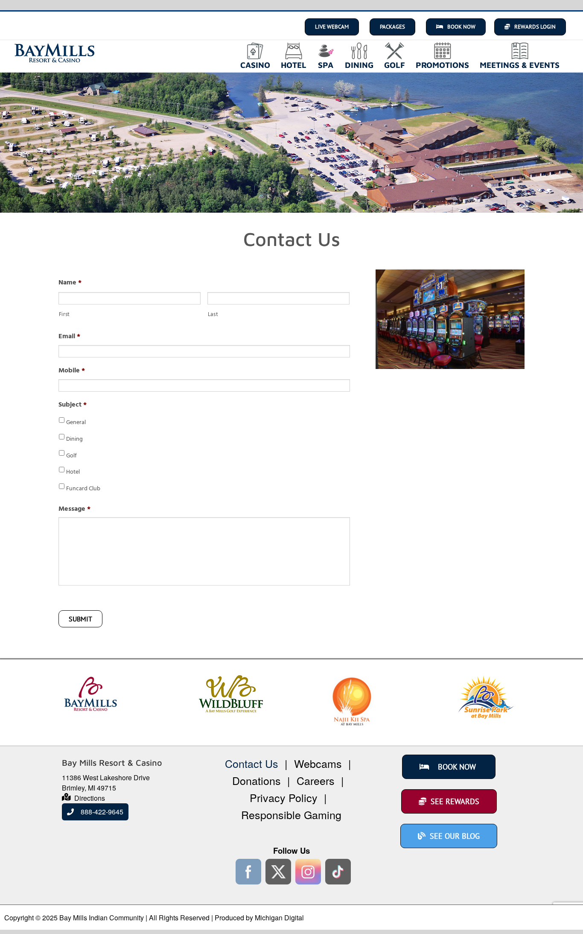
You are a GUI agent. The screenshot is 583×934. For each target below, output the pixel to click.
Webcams (318, 763)
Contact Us (251, 763)
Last (213, 315)
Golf (71, 456)
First (64, 315)
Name (70, 283)
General (76, 423)
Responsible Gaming (291, 814)
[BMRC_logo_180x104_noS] (90, 680)
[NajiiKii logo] (352, 680)
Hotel (73, 472)
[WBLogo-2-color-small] (231, 680)
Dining (74, 439)
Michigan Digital (279, 917)
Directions (89, 798)
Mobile (71, 371)
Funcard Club (83, 489)
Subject (72, 405)
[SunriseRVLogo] (486, 680)
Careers (316, 780)
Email (69, 337)
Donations (256, 780)
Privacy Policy (284, 797)
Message (74, 509)
